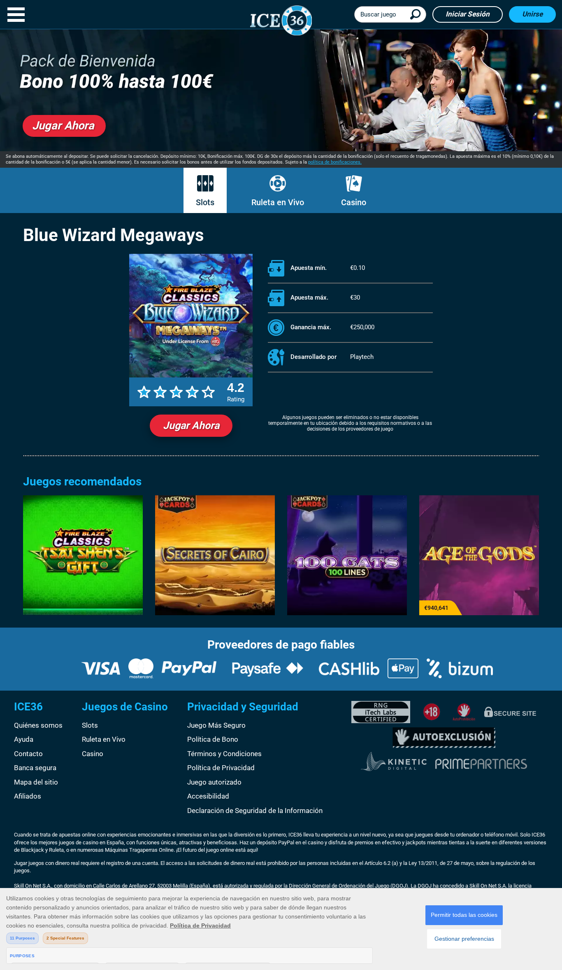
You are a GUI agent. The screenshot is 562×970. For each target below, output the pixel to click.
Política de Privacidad (221, 768)
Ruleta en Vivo (277, 202)
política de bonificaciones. (335, 162)
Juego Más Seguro (216, 725)
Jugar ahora (191, 425)
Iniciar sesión (468, 14)
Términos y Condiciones (224, 754)
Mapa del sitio (36, 782)
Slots (205, 202)
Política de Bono (212, 739)
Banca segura (35, 768)
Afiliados (27, 796)
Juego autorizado (214, 782)
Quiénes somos (38, 725)
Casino (353, 202)
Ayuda (23, 739)
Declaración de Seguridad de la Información (255, 810)
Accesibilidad (208, 796)
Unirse (532, 14)
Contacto (28, 754)
